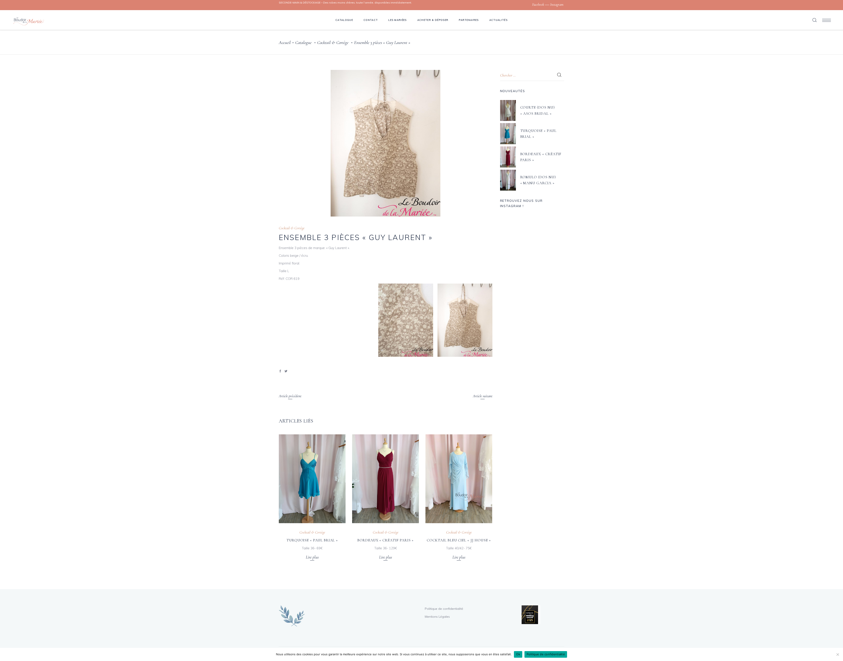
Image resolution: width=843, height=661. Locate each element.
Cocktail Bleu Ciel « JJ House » (459, 540)
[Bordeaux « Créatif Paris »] (385, 478)
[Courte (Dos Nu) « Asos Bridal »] (508, 110)
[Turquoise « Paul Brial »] (312, 478)
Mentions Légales (437, 617)
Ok (518, 654)
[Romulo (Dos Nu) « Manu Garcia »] (508, 180)
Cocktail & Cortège (332, 42)
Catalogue (303, 42)
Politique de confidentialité (444, 609)
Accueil (285, 42)
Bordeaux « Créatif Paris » (385, 540)
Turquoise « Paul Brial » (312, 540)
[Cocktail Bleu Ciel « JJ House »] (458, 478)
